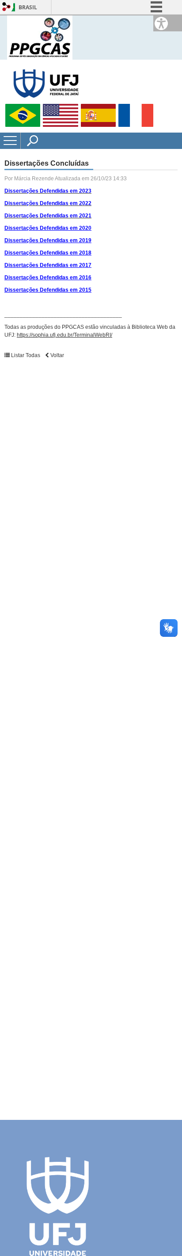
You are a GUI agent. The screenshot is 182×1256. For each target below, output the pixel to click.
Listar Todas (26, 355)
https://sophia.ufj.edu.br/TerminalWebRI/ (64, 335)
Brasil (28, 7)
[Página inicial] (39, 37)
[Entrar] (6, 7)
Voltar (56, 355)
